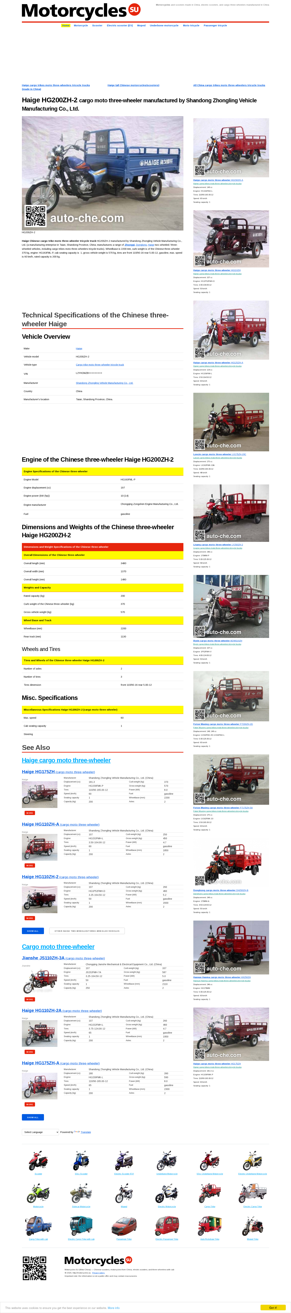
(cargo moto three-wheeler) (58, 772)
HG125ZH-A (218, 362)
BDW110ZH (217, 640)
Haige (79, 348)
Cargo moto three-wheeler (58, 946)
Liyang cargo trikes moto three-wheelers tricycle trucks (217, 548)
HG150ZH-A (218, 180)
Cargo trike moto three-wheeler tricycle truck (100, 364)
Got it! (273, 1307)
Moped (141, 25)
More (29, 813)
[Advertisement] (123, 55)
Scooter (97, 25)
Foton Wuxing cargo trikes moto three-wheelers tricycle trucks (220, 727)
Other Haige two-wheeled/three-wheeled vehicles (87, 931)
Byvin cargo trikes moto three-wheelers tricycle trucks (217, 644)
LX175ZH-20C (219, 454)
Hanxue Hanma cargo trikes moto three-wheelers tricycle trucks (221, 981)
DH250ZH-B (220, 890)
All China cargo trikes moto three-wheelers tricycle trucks (229, 85)
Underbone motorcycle (164, 25)
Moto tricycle (191, 25)
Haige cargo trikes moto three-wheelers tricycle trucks (217, 183)
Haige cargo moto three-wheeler (66, 760)
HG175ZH (217, 1063)
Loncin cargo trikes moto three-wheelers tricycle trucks (217, 458)
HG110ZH (217, 270)
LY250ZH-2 (218, 544)
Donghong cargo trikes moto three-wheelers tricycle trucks (219, 894)
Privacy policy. (98, 1273)
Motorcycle (81, 25)
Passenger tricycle (215, 25)
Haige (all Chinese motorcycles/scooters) (133, 85)
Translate (86, 1132)
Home (66, 25)
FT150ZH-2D (223, 724)
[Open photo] (103, 173)
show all (33, 931)
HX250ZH (222, 977)
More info (114, 1308)
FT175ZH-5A (223, 807)
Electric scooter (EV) (120, 25)
